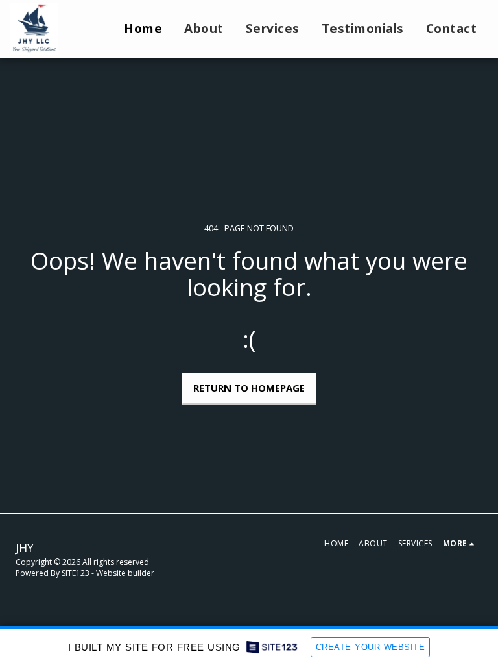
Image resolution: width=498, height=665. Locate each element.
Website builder (125, 573)
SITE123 (75, 573)
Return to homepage (249, 387)
